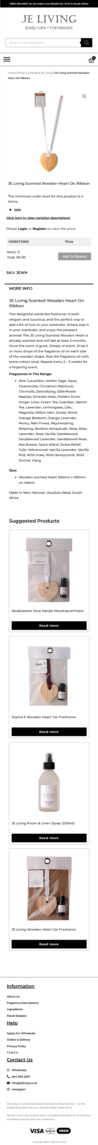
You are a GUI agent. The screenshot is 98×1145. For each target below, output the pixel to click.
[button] (84, 96)
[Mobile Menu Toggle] (6, 59)
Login (22, 229)
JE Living (46, 72)
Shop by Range (28, 72)
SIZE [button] (17, 210)
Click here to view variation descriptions (38, 218)
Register (39, 229)
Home (12, 72)
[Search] (86, 42)
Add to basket (75, 256)
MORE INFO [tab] (20, 288)
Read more (49, 626)
